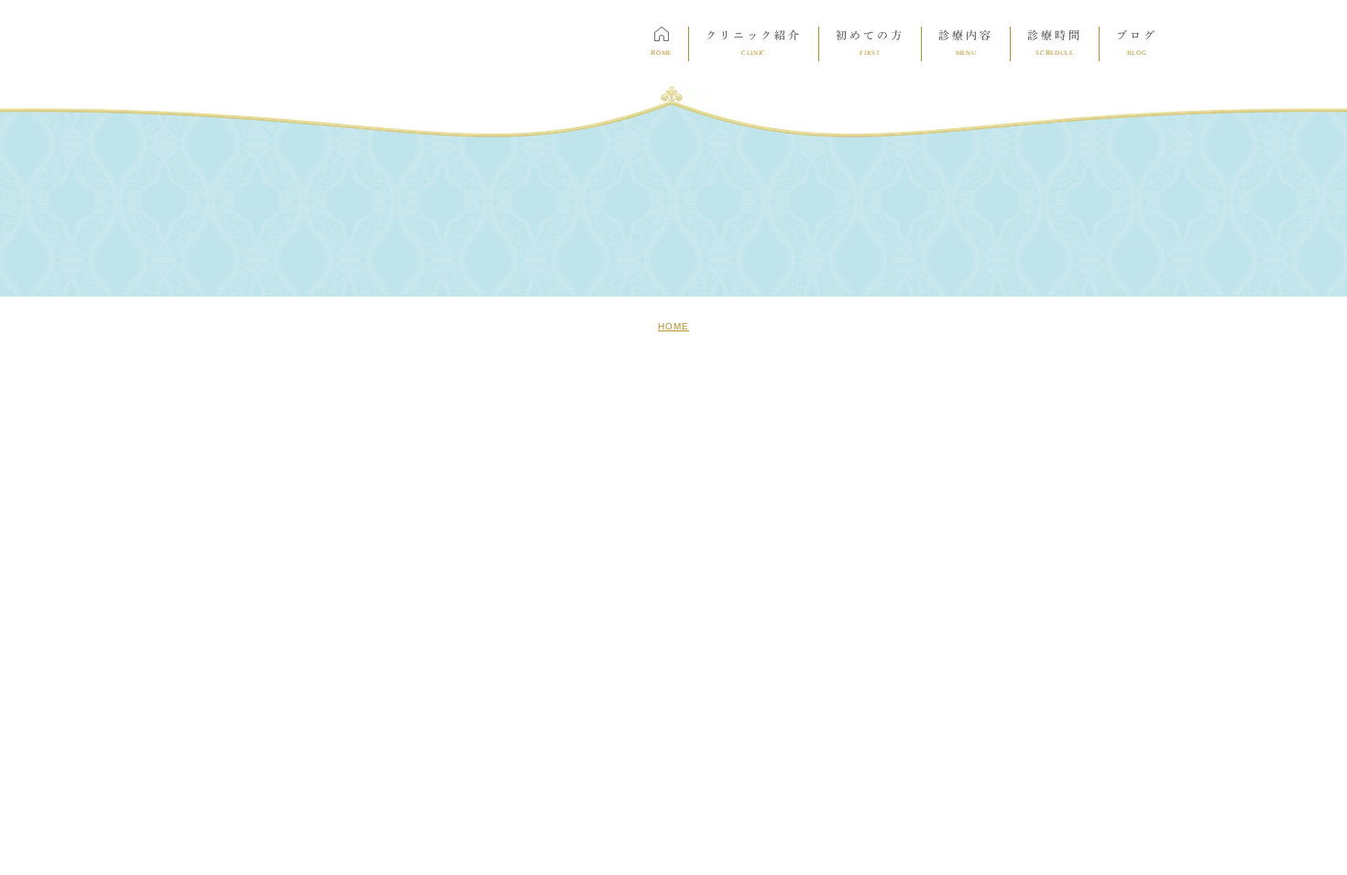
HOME (673, 326)
